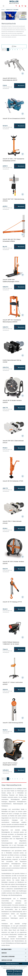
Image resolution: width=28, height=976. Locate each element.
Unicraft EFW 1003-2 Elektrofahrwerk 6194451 (13, 441)
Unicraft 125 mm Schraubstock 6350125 (14, 118)
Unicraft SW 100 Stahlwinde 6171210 (13, 481)
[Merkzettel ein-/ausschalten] (22, 73)
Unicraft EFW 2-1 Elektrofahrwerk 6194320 (12, 522)
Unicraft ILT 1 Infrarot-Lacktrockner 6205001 (13, 683)
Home (3, 9)
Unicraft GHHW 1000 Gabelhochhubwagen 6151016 (11, 280)
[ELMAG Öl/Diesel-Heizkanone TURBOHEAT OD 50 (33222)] (14, 628)
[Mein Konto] (19, 6)
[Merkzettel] (22, 6)
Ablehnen (9, 971)
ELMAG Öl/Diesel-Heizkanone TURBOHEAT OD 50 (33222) (11, 643)
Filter (14, 46)
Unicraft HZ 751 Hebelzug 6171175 (12, 602)
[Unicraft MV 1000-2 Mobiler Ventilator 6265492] (14, 548)
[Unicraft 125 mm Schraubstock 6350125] (14, 105)
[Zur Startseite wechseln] (14, 2)
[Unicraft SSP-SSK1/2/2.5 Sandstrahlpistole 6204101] (14, 65)
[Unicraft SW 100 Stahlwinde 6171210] (14, 467)
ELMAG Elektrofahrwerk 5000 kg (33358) (12, 361)
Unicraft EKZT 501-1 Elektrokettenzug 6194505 (13, 200)
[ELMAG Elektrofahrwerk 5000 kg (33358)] (14, 347)
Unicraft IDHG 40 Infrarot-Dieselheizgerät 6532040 (10, 764)
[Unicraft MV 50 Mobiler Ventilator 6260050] (14, 387)
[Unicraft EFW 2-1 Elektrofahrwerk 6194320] (14, 508)
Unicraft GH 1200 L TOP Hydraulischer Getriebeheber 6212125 (13, 159)
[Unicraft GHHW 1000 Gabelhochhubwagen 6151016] (14, 266)
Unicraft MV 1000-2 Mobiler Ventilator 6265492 (13, 562)
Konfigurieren (18, 971)
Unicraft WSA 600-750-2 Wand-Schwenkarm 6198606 (12, 240)
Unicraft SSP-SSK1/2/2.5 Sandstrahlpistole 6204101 (10, 79)
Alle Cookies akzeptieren (14, 974)
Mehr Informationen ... (20, 968)
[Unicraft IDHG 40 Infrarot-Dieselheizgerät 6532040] (14, 749)
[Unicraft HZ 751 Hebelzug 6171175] (14, 588)
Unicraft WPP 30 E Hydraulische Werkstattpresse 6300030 (12, 321)
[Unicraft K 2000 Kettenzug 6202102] (14, 709)
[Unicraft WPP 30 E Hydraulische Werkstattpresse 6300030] (14, 306)
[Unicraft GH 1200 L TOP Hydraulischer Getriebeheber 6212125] (14, 145)
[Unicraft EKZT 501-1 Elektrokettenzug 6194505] (14, 185)
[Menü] (3, 6)
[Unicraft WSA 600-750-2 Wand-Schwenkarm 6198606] (14, 226)
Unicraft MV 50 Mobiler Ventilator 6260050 (12, 401)
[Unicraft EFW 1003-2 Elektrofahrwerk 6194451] (14, 427)
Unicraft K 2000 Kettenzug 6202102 (13, 722)
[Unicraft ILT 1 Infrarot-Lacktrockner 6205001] (14, 669)
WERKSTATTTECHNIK (12, 9)
